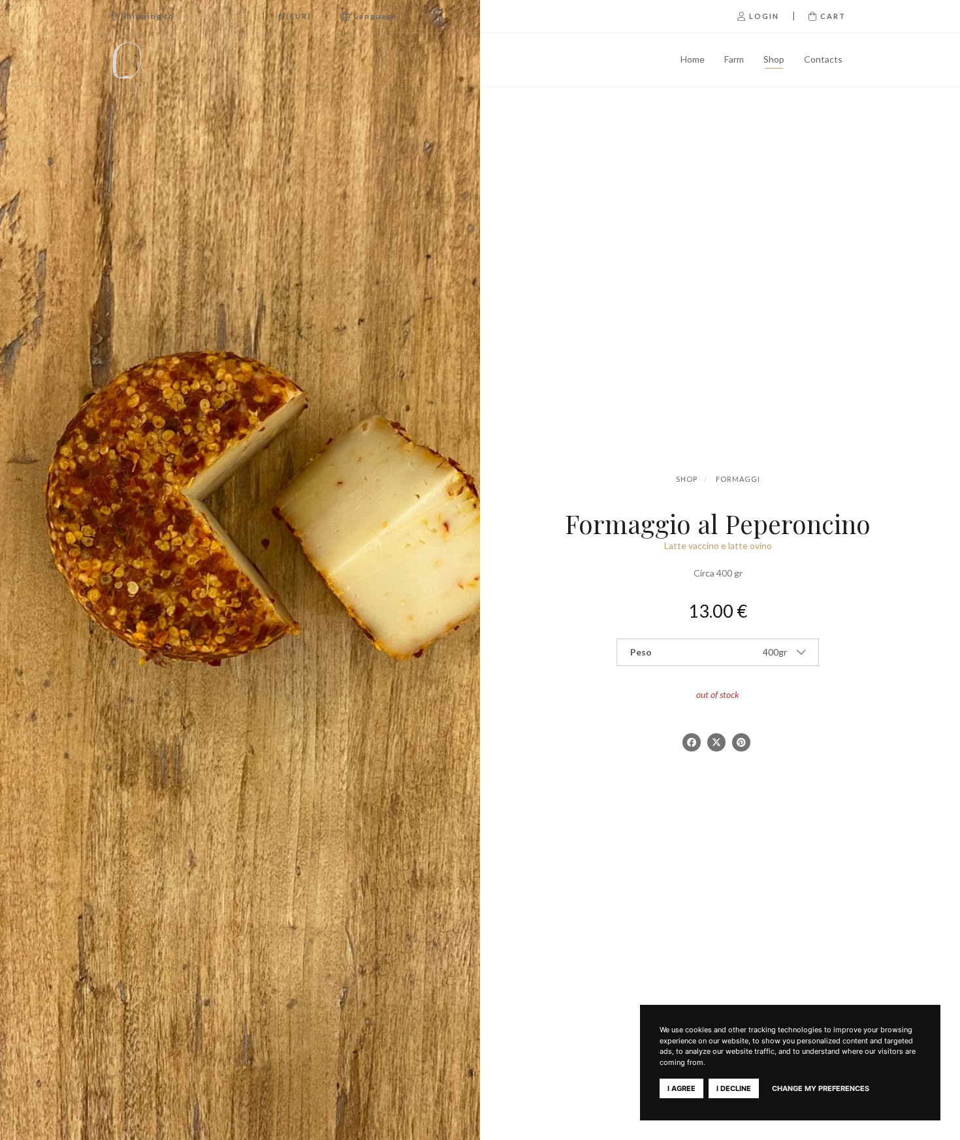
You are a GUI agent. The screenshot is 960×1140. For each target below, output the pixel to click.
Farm (734, 59)
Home (692, 59)
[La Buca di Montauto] (162, 60)
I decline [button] (733, 1088)
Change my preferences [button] (820, 1088)
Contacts (823, 59)
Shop (773, 59)
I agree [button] (681, 1088)
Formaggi (738, 479)
